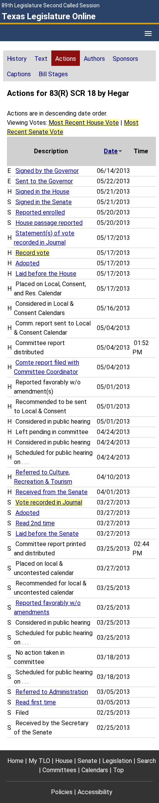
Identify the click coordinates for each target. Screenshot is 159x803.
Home (15, 760)
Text (40, 58)
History (17, 58)
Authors (94, 58)
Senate (87, 760)
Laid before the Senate (47, 533)
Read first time (35, 702)
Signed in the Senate (43, 202)
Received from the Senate (51, 492)
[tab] (16, 58)
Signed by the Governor (47, 170)
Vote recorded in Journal (48, 502)
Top (118, 770)
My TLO (39, 760)
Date (111, 151)
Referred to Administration (51, 692)
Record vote (32, 252)
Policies (62, 792)
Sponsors (125, 58)
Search (146, 760)
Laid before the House (45, 273)
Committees (59, 770)
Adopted (27, 263)
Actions (65, 58)
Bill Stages (53, 74)
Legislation (117, 760)
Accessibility (95, 792)
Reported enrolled (40, 212)
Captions (19, 74)
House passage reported (49, 222)
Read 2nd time (35, 523)
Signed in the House (42, 191)
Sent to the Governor (44, 181)
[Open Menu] (148, 33)
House (64, 760)
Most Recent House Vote (84, 122)
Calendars (94, 770)
